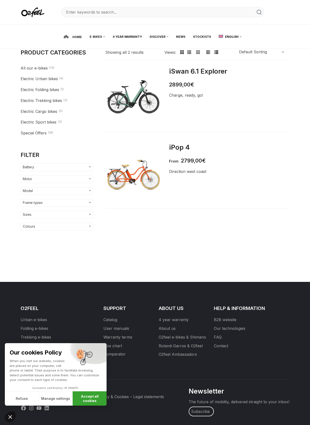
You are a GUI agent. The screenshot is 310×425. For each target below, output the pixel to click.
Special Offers (33, 133)
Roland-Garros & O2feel (181, 345)
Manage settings (55, 398)
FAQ (218, 337)
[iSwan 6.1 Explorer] (133, 96)
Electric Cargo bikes (39, 111)
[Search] (259, 12)
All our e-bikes (34, 68)
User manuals (116, 328)
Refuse (22, 398)
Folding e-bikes (34, 328)
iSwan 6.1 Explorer (198, 71)
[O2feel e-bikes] (34, 12)
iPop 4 (179, 147)
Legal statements (148, 396)
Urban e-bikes (34, 319)
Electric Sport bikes (38, 122)
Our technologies (229, 328)
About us (167, 328)
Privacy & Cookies (112, 396)
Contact (221, 345)
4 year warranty (174, 319)
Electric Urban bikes (39, 78)
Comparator (114, 354)
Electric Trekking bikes (41, 100)
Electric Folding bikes (40, 89)
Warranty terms (117, 337)
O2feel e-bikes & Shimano (182, 337)
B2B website (225, 319)
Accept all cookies (90, 398)
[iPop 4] (133, 172)
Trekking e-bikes (36, 337)
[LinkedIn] (47, 407)
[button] (10, 417)
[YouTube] (39, 407)
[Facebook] (23, 407)
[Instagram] (31, 407)
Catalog (110, 319)
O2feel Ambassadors (178, 354)
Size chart (112, 345)
